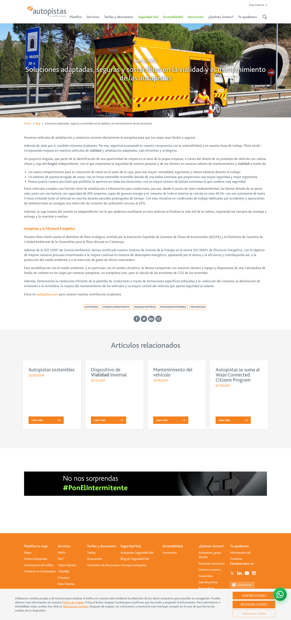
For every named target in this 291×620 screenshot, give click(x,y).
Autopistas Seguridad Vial (137, 552)
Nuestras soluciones (212, 563)
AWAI (61, 552)
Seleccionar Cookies (75, 606)
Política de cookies (73, 602)
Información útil (240, 552)
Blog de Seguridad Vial (135, 559)
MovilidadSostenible (173, 306)
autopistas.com (47, 294)
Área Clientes (66, 584)
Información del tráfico (38, 565)
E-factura (63, 578)
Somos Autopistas (145, 60)
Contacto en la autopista (40, 571)
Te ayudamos (239, 546)
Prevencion (198, 306)
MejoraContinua (145, 306)
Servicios (64, 546)
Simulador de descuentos (103, 565)
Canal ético (206, 576)
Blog (37, 123)
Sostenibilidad (173, 17)
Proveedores (207, 588)
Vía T (61, 559)
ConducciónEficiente (116, 306)
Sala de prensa (208, 582)
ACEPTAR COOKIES (254, 595)
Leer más (37, 420)
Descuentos (94, 559)
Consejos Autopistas (134, 565)
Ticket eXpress (67, 565)
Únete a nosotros (210, 570)
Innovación (195, 17)
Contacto (236, 559)
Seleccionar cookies (254, 613)
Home (27, 123)
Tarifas (91, 552)
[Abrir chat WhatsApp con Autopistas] (280, 594)
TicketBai (63, 571)
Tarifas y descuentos (101, 546)
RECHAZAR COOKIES (254, 604)
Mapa (27, 552)
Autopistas (91, 306)
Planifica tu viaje (36, 546)
